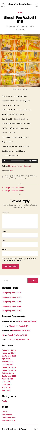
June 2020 (6, 385)
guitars (21, 176)
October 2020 (8, 373)
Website (4, 249)
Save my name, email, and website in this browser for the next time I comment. (20, 259)
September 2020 (9, 376)
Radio (20, 12)
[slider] (34, 160)
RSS (11, 171)
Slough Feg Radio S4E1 (11, 293)
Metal (13, 178)
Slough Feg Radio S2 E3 (11, 311)
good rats (15, 176)
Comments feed (9, 418)
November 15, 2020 (27, 26)
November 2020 (9, 370)
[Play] (4, 161)
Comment (5, 213)
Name (4, 231)
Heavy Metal (29, 176)
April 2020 (6, 390)
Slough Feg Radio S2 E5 (11, 302)
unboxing (22, 178)
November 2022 (9, 353)
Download (27, 166)
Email (4, 240)
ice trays (8, 178)
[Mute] (30, 161)
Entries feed (7, 415)
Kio (3, 335)
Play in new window (15, 166)
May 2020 (6, 387)
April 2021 (6, 359)
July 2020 (6, 382)
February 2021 (8, 362)
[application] (20, 161)
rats (17, 178)
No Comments (21, 29)
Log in (4, 412)
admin (13, 26)
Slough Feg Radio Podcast (20, 4)
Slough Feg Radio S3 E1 (11, 297)
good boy (8, 176)
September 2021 (9, 356)
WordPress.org (8, 420)
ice (35, 176)
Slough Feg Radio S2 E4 (11, 306)
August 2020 (7, 379)
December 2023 (9, 350)
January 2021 (7, 364)
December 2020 (9, 367)
